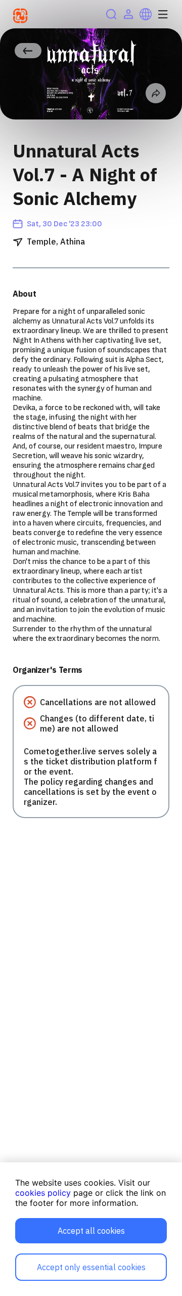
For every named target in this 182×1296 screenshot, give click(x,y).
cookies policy (43, 1193)
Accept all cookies (91, 1231)
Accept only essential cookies (91, 1267)
